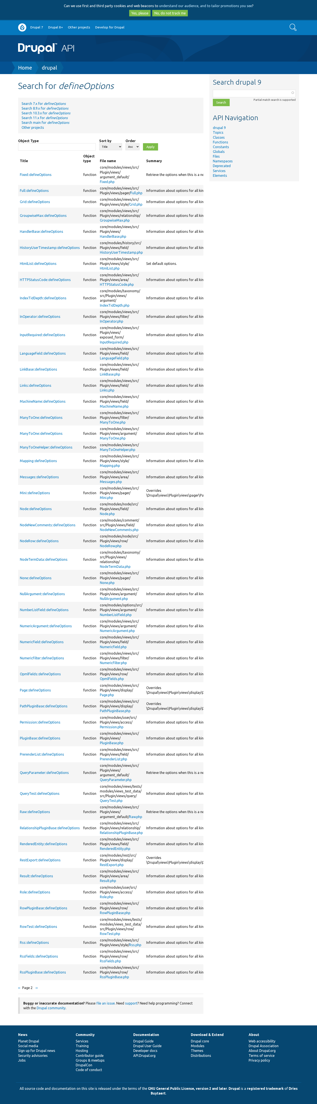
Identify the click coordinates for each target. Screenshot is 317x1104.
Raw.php (135, 817)
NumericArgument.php (117, 631)
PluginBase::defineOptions (40, 738)
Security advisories (33, 1055)
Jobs (22, 1060)
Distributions (201, 1055)
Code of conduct (89, 1070)
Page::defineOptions (35, 690)
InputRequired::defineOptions (42, 335)
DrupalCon (84, 1065)
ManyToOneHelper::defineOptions (46, 447)
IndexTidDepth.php (114, 305)
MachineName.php (114, 406)
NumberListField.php (116, 615)
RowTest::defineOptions (38, 927)
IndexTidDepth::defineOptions (43, 298)
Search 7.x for (44, 104)
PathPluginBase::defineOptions (43, 706)
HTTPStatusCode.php (117, 284)
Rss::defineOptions (34, 942)
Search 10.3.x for (46, 113)
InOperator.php (111, 321)
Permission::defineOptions (40, 722)
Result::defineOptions (36, 876)
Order (131, 141)
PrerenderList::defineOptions (42, 754)
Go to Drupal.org (22, 27)
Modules (197, 1046)
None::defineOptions (36, 578)
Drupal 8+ (55, 27)
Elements (220, 175)
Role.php (106, 897)
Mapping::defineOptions (38, 461)
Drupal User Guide (147, 1046)
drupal (49, 68)
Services (219, 171)
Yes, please (139, 13)
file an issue (105, 1003)
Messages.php (111, 482)
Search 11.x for (45, 118)
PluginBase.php (111, 743)
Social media (28, 1046)
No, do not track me (170, 13)
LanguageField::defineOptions (43, 353)
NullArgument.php (114, 599)
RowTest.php (110, 934)
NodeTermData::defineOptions (43, 559)
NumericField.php (113, 647)
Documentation (146, 1035)
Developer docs (145, 1051)
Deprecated (222, 166)
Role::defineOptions (35, 892)
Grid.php (135, 204)
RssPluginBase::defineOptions (43, 972)
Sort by (105, 141)
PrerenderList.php (113, 759)
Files (216, 156)
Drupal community (51, 1008)
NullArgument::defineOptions (42, 594)
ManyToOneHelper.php (117, 450)
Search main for (45, 122)
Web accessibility (262, 1041)
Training (82, 1046)
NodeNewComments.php (119, 530)
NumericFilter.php (113, 663)
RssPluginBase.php (114, 977)
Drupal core (200, 1041)
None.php (107, 583)
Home (25, 68)
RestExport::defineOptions (40, 860)
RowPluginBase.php (115, 913)
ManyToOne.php (113, 422)
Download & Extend (207, 1035)
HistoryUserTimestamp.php (121, 252)
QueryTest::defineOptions (40, 793)
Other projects (79, 27)
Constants (221, 147)
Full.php (136, 193)
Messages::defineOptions (39, 477)
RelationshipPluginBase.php (121, 833)
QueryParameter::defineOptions (44, 773)
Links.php (107, 390)
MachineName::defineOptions (43, 401)
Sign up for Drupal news (36, 1051)
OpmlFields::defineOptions (40, 674)
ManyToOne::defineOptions (41, 417)
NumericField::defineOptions (42, 642)
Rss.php (135, 945)
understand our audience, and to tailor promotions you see (205, 6)
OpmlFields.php (112, 679)
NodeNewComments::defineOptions (47, 525)
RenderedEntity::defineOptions (43, 844)
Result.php (108, 881)
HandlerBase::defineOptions (41, 231)
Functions (220, 142)
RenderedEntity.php (115, 849)
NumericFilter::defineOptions (42, 658)
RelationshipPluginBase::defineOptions (50, 828)
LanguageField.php (114, 358)
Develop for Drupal (109, 27)
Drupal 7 (36, 27)
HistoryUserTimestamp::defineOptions (50, 248)
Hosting (82, 1051)
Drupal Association (264, 1046)
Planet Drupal (28, 1041)
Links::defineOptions (35, 385)
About (254, 1035)
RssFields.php (110, 961)
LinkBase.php (110, 374)
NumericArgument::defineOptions (46, 626)
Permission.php (111, 727)
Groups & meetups (90, 1060)
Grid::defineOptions (35, 202)
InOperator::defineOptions (40, 316)
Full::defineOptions (34, 191)
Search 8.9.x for (45, 108)
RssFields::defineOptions (39, 956)
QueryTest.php (111, 801)
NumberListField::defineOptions (44, 610)
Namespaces (223, 161)
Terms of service (262, 1055)
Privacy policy (259, 1060)
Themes (197, 1051)
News (22, 1035)
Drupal (234, 1088)
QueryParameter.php (116, 780)
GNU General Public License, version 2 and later (187, 1088)
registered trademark (265, 1088)
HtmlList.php (109, 268)
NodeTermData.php (115, 566)
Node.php (107, 514)
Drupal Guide (143, 1041)
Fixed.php (107, 182)
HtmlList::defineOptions (38, 264)
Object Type (28, 141)
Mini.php (106, 498)
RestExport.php (112, 865)
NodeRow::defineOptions (39, 541)
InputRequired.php (114, 342)
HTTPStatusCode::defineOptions (45, 280)
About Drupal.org (262, 1051)
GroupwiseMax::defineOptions (43, 215)
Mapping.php (110, 465)
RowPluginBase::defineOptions (43, 908)
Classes (219, 137)
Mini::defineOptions (35, 493)
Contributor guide (90, 1055)
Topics (218, 132)
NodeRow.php (110, 546)
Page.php (107, 695)
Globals (219, 152)
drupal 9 (219, 128)
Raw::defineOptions (35, 812)
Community (85, 1035)
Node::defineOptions (36, 509)
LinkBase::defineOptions (38, 369)
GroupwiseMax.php (115, 220)
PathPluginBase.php (115, 711)
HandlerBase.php (113, 236)
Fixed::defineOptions (36, 175)
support (131, 1003)
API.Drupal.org (144, 1055)
